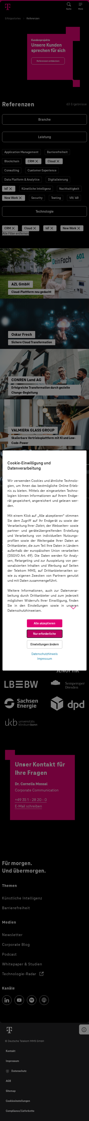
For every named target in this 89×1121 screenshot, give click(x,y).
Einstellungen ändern (44, 644)
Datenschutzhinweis (44, 654)
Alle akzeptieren (44, 623)
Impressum (44, 659)
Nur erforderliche (44, 634)
